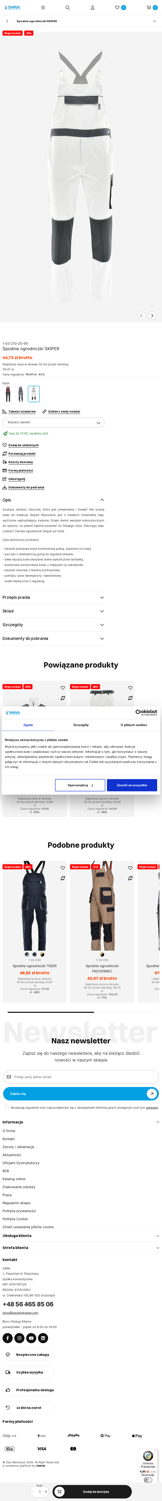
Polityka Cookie (15, 1219)
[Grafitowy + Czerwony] (8, 394)
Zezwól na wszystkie (132, 785)
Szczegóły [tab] (81, 725)
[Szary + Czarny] (20, 394)
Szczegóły (13, 624)
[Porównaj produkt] (63, 698)
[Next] (152, 315)
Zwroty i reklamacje (18, 1147)
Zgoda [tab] (28, 725)
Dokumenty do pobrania (25, 638)
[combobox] (54, 422)
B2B (6, 1171)
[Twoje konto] (92, 7)
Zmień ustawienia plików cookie (28, 1227)
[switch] (148, 1479)
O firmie (9, 1131)
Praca (7, 1195)
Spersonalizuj (78, 785)
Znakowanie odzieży (19, 1187)
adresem (152, 1107)
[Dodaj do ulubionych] (63, 688)
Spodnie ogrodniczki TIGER (35, 966)
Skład (8, 611)
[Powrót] (7, 21)
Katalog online (14, 1179)
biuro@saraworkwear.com (20, 1313)
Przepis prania (16, 597)
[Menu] (43, 7)
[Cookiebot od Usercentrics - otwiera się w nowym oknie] (138, 713)
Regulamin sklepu (16, 1203)
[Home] (12, 7)
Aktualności (12, 1155)
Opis (7, 500)
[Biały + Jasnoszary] (34, 394)
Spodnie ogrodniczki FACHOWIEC (102, 968)
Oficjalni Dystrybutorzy (21, 1163)
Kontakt (9, 1139)
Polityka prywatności (19, 1211)
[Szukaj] (68, 7)
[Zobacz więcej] (154, 21)
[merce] (40, 1465)
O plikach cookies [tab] (134, 725)
